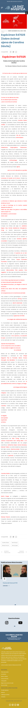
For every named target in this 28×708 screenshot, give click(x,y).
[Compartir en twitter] (13, 52)
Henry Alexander (12, 31)
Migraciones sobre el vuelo (7, 683)
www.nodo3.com (18, 701)
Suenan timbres (4, 678)
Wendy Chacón (5, 545)
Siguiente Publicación (21, 552)
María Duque (14, 542)
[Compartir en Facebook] (11, 52)
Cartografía (3, 680)
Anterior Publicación (7, 552)
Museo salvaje (4, 676)
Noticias (3, 692)
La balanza (3, 674)
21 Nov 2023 (20, 31)
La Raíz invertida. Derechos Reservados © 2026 (11, 665)
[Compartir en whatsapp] (16, 52)
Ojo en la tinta (4, 685)
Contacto (3, 697)
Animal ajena (15, 545)
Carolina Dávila (5, 542)
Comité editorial (4, 690)
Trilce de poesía (4, 672)
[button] (11, 604)
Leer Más (3, 585)
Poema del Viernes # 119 (8, 583)
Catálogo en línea (5, 694)
